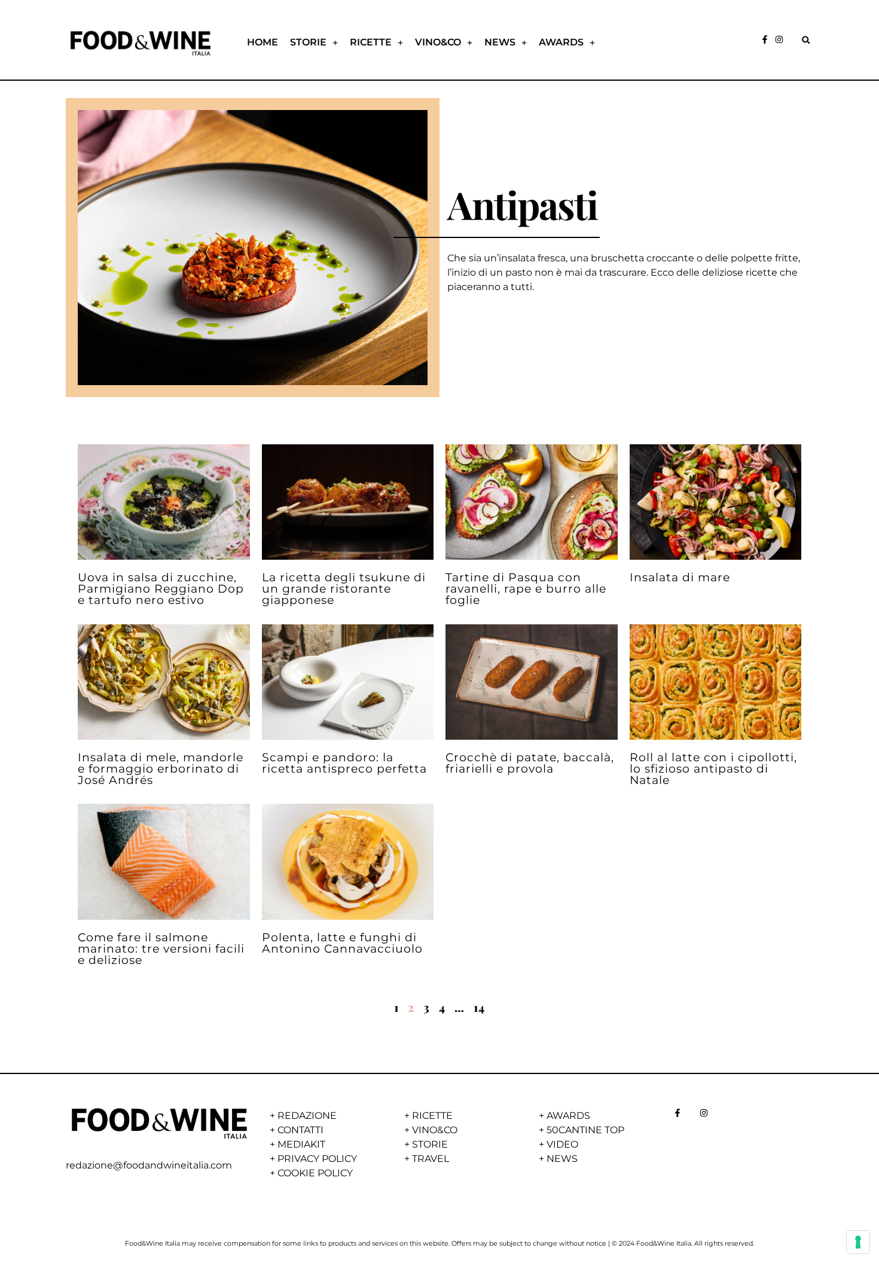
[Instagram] (779, 39)
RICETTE (371, 42)
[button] (805, 39)
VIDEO (562, 1144)
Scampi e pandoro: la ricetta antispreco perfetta (344, 763)
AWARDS (561, 42)
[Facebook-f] (765, 39)
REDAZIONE (307, 1115)
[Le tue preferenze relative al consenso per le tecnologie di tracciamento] (858, 1242)
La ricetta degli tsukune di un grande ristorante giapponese (344, 588)
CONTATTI (300, 1130)
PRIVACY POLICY (317, 1158)
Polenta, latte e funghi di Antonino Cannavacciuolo (342, 943)
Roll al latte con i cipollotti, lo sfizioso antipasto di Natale (713, 768)
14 (479, 1007)
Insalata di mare (680, 577)
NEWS (499, 42)
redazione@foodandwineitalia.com (149, 1165)
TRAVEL (430, 1158)
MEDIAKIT (301, 1144)
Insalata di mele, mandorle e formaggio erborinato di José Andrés (160, 768)
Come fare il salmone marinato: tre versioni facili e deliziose (161, 948)
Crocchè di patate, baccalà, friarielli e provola (529, 763)
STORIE (308, 42)
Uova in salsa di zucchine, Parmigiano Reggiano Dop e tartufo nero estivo (161, 588)
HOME (262, 42)
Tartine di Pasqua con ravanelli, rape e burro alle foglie (525, 588)
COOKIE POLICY (315, 1173)
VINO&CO (438, 42)
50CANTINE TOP (585, 1130)
